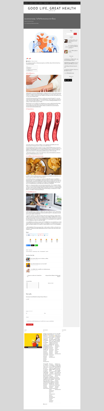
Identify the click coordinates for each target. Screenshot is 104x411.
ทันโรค (38, 251)
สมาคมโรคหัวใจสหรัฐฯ (46, 188)
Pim (33, 21)
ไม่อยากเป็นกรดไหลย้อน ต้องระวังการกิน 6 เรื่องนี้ (38, 263)
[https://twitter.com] (68, 80)
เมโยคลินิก (46, 212)
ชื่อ (26, 313)
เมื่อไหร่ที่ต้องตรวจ (28, 67)
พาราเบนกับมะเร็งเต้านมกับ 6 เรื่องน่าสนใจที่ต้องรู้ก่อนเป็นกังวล (73, 46)
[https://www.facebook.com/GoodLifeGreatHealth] (65, 80)
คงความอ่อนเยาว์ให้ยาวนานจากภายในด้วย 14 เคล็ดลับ (39, 258)
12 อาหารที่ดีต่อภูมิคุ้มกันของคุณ (69, 73)
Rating (27, 311)
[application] (33, 340)
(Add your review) (50, 283)
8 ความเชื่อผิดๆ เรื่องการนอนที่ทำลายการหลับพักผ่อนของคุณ (40, 269)
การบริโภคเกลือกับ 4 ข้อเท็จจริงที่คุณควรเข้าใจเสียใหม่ (73, 41)
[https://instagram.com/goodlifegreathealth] (70, 80)
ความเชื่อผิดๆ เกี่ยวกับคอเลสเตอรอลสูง (31, 69)
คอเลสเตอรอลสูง (35, 251)
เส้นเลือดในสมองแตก (36, 153)
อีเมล (45, 313)
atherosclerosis (39, 149)
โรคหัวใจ (47, 251)
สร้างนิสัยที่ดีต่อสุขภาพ (29, 70)
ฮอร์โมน (37, 96)
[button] (33, 340)
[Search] (78, 3)
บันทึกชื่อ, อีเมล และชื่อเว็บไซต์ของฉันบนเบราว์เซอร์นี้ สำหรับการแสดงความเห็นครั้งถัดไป (40, 321)
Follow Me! (45, 404)
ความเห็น (27, 299)
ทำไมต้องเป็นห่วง (28, 68)
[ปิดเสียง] (39, 347)
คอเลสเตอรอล (30, 251)
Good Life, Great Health (52, 8)
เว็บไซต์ (27, 317)
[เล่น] (25, 347)
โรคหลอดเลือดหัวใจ (42, 251)
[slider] (32, 347)
